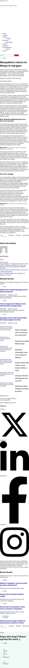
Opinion (5, 35)
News (4, 33)
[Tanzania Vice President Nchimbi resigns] (7, 341)
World (5, 51)
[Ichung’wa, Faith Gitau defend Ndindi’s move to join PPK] (7, 376)
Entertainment (7, 47)
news (4, 58)
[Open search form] (0, 53)
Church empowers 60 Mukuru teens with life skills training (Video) (13, 305)
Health (5, 44)
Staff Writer (3, 74)
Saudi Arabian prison (15, 266)
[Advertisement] (14, 19)
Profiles (8, 39)
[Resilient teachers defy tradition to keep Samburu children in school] (7, 363)
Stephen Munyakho (15, 84)
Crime (16, 347)
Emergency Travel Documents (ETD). (14, 264)
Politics (5, 37)
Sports (8, 49)
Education (17, 360)
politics (16, 327)
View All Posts (4, 262)
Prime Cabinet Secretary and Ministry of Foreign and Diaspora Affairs (14, 265)
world (16, 338)
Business (5, 40)
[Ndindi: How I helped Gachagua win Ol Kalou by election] (7, 387)
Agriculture (9, 42)
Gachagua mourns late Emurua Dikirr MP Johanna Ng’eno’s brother (13, 319)
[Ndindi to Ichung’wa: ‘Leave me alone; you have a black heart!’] (7, 330)
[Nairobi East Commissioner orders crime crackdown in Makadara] (7, 350)
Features (5, 46)
